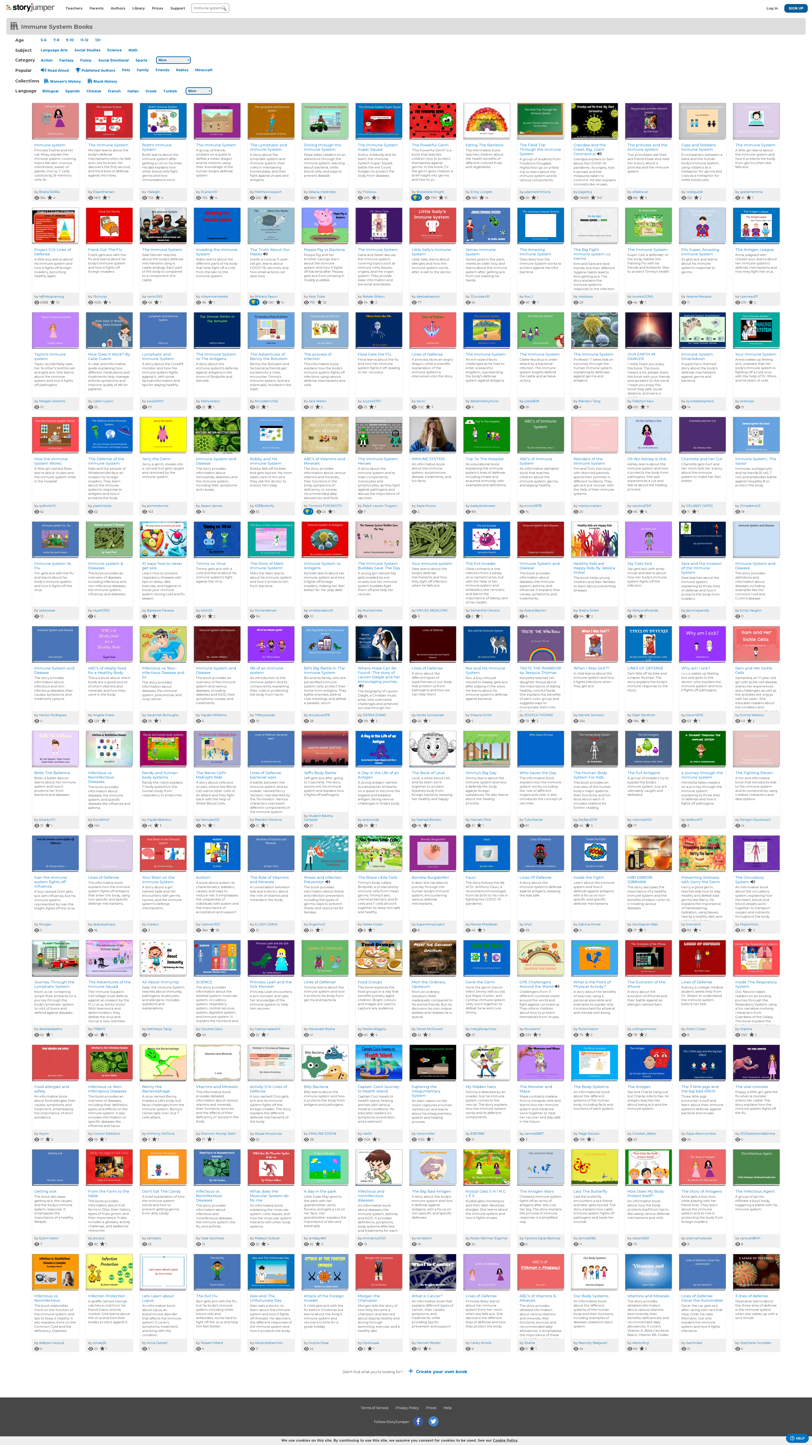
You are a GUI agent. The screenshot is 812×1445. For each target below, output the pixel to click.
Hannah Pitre (480, 820)
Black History (105, 81)
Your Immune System (755, 354)
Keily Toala (317, 296)
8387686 (477, 1134)
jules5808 (531, 401)
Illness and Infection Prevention (323, 879)
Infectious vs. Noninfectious (47, 1298)
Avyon (44, 1134)
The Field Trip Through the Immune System (540, 149)
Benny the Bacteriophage (156, 1088)
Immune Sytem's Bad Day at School (270, 1402)
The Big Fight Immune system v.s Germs (591, 254)
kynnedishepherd (699, 401)
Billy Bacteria (316, 1086)
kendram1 (424, 1238)
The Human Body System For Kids (590, 774)
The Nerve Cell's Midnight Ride (211, 774)
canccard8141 (750, 1238)
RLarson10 (209, 192)
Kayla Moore (426, 506)
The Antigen (639, 1086)
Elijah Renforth (643, 715)
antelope (747, 401)
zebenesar (47, 610)
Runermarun (588, 1029)
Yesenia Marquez (699, 296)
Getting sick (45, 1191)
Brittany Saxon (266, 296)
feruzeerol (532, 1029)
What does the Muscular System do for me (269, 1195)
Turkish (170, 91)
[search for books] (224, 8)
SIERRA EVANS (374, 715)
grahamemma (751, 192)
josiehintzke (102, 506)
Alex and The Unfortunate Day (266, 1298)
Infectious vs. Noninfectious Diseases (101, 777)
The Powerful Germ (430, 145)
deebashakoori (428, 296)
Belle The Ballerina (52, 772)
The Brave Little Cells (377, 877)
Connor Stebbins (106, 1134)
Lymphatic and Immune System (158, 356)
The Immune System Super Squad (378, 147)
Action (47, 60)
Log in (772, 8)
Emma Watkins (752, 715)
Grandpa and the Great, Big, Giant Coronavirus (589, 149)
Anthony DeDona (160, 1134)
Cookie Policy (505, 1440)
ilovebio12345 (642, 296)
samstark (154, 1238)
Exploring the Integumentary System (426, 1091)
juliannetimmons (537, 192)
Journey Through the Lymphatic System (54, 984)
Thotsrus (369, 192)
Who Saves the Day (538, 772)
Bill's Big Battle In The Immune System (324, 670)
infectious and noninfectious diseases (371, 1195)
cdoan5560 (640, 1238)
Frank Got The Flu (105, 249)
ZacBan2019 (587, 820)
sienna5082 (587, 1238)
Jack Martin (317, 401)
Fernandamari (265, 610)
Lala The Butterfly (590, 1191)
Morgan (45, 924)
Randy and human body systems (160, 774)
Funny (86, 60)
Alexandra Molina (322, 1029)
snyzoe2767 (372, 401)
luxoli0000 (155, 401)
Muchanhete (372, 610)
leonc (421, 401)
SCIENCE (204, 982)
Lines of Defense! (320, 982)
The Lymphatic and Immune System (268, 147)
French (114, 91)
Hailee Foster (373, 924)
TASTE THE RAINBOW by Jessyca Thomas (540, 670)
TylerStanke (533, 820)
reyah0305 (101, 610)
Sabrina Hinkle (589, 924)
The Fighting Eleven (754, 772)
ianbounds (371, 820)
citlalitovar (640, 192)
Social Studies (87, 50)
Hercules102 (210, 820)
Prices (157, 8)
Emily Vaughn (750, 610)
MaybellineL (749, 924)
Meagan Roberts (52, 401)
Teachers (74, 8)
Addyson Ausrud (51, 1343)
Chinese (93, 91)
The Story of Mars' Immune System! (267, 565)
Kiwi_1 (528, 296)
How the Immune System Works (51, 461)
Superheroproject (430, 924)
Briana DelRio (49, 192)
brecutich (693, 924)
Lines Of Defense (535, 877)
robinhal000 (642, 820)
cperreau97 (749, 296)
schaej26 (99, 1343)
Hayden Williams (213, 715)
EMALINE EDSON (322, 1134)
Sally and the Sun (482, 1400)
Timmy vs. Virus (211, 563)
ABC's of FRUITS (427, 1400)
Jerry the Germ (156, 459)
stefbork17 (694, 820)
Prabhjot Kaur (643, 401)
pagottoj (585, 192)
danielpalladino (50, 1029)
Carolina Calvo (212, 1029)
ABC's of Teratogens (700, 1400)
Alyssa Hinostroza (268, 1134)
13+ (98, 40)
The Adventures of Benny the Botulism (269, 356)
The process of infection (318, 356)
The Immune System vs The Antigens (216, 356)
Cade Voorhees (212, 1238)
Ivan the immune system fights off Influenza (50, 881)
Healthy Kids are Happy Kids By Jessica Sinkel (594, 568)
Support (177, 8)
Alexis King (640, 1343)
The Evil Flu (207, 1296)
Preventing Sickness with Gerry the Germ (700, 879)
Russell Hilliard (212, 1343)
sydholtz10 (47, 506)
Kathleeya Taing (159, 1029)
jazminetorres (157, 506)
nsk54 (367, 1134)
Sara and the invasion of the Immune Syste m (701, 568)
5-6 (44, 40)
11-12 (84, 40)
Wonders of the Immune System (589, 461)
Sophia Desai (319, 1343)
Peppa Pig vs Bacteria (324, 249)
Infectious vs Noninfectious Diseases (209, 1195)
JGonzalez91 (480, 296)
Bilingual (51, 91)
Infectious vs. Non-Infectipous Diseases (107, 1088)
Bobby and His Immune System (266, 461)
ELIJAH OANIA (266, 924)
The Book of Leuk (428, 772)
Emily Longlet (481, 192)
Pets (126, 70)
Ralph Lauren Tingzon (380, 506)
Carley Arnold (480, 1343)
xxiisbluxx (585, 296)
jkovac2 (98, 1238)
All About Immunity (160, 982)
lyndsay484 (317, 1238)
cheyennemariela (214, 296)
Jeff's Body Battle (320, 772)
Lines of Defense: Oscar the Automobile (702, 1298)
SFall (528, 924)
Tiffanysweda (265, 715)
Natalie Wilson (374, 296)
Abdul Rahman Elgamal (488, 1238)
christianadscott (321, 610)
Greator (153, 924)
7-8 (56, 40)
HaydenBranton (159, 820)
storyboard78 (319, 715)
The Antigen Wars (537, 1191)
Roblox (182, 70)
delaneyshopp (104, 924)
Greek (150, 91)
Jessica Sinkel (588, 610)
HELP (800, 1438)
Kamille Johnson (591, 715)
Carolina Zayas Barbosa (542, 1238)
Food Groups (370, 982)
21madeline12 (750, 506)
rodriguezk (694, 192)
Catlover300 (210, 924)
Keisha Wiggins (374, 1029)
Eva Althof (101, 820)
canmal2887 (534, 1134)
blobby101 (47, 820)
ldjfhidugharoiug (51, 296)
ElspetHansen (104, 192)
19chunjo (100, 296)
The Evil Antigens (643, 772)
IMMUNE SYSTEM (428, 459)
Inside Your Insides (537, 1400)
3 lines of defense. (752, 1296)
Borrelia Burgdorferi (430, 877)
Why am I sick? (695, 668)
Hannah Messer (429, 1343)
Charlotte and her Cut (701, 459)
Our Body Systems (591, 1296)
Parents (97, 8)
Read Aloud (58, 70)
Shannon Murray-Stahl (218, 1134)
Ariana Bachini (535, 610)
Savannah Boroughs (162, 715)
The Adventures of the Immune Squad (109, 984)
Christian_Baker (644, 1134)
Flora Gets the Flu (374, 354)
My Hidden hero (481, 1086)
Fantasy (66, 60)
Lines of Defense (427, 354)
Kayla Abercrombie (701, 1134)
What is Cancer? (427, 1296)
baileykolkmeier (482, 506)
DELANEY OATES (699, 506)
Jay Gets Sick (639, 563)
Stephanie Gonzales (755, 1343)
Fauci (471, 877)
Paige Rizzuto (588, 1134)
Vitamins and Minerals (217, 1086)
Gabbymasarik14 (267, 1029)
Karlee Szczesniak (430, 715)
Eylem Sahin (48, 1238)
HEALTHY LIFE (371, 1400)
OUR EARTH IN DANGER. (641, 356)
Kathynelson (210, 401)
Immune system (50, 145)
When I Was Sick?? (591, 668)
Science (114, 50)
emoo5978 (533, 506)
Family (143, 70)
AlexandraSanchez (269, 1343)
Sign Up (796, 8)
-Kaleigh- (154, 192)
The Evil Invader (481, 563)
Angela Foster (104, 715)
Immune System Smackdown (697, 356)
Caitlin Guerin (103, 401)
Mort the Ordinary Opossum (429, 984)
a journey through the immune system (702, 774)
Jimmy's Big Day (481, 772)
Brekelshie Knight (430, 192)
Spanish (72, 91)
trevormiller (426, 1134)
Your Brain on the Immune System (158, 879)
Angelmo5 (317, 924)
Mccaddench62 (266, 401)
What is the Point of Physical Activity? (592, 984)
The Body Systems (591, 1086)
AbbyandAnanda (645, 610)
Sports (141, 60)
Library (138, 8)
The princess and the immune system (647, 147)
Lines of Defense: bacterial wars (266, 774)
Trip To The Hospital (485, 459)
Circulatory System (753, 1400)
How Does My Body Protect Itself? (645, 1193)
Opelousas (371, 1343)
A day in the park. (320, 1191)
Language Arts (54, 50)
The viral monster (751, 1086)
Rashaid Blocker (429, 820)
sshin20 (207, 610)
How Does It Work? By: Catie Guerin (109, 356)
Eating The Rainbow (484, 145)
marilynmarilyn (590, 506)
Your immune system (432, 563)
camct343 (154, 296)
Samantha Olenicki (485, 610)
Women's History (65, 81)
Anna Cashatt (157, 1343)
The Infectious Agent (755, 1191)
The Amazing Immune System (535, 251)
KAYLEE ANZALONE (432, 610)
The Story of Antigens (701, 1191)
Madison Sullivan (267, 1238)
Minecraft (204, 70)
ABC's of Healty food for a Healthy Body (107, 670)
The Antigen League (754, 249)
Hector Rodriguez (53, 715)
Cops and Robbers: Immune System (698, 147)
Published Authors (98, 70)
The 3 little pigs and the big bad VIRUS (700, 1088)
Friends (162, 70)
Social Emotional (113, 60)
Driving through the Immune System (322, 147)
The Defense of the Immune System (106, 461)
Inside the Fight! (588, 877)
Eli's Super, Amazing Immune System (700, 251)
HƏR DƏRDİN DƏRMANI (639, 879)
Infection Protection (106, 1296)
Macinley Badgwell (592, 1343)
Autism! (203, 877)
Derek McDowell (430, 1029)
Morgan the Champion (369, 1298)
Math (133, 50)
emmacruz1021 (374, 1238)
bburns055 (694, 715)
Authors (118, 8)
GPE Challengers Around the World (537, 984)
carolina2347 (642, 506)
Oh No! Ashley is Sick (647, 459)
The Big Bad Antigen (431, 1191)
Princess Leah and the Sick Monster (271, 984)
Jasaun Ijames (211, 506)
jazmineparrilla (697, 610)
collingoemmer (644, 1029)
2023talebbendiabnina (757, 1134)
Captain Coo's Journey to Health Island (378, 1088)
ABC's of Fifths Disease (594, 1400)
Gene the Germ (480, 982)
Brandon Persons (268, 820)
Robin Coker (696, 1029)
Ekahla (529, 1343)
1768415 (99, 1029)
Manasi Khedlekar (484, 924)
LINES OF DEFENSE (645, 668)
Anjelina (746, 1029)
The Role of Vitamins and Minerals (269, 879)
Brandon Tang (589, 401)
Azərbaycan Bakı (645, 924)
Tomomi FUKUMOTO (325, 506)
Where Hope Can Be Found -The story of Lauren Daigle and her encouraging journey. (379, 675)
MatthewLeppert (268, 192)
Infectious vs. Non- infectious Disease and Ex (163, 672)
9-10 (70, 40)
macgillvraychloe (483, 1029)
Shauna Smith (481, 715)
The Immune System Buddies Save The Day (379, 565)
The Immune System (108, 145)
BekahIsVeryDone (484, 401)
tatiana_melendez (322, 192)
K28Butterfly (264, 506)
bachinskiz (694, 1343)
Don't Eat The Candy (161, 1191)
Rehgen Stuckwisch (755, 820)
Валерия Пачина (160, 610)
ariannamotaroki (699, 1238)
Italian (133, 91)
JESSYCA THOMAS (538, 715)
